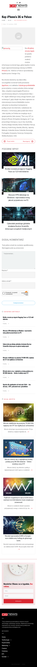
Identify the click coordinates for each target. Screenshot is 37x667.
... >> (27, 432)
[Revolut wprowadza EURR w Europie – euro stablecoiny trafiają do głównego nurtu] (18, 525)
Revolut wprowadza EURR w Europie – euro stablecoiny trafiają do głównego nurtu (18, 538)
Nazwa (5, 270)
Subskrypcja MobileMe (27, 85)
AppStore (5, 85)
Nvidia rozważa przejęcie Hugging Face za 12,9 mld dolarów (18, 318)
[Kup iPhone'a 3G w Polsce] (18, 36)
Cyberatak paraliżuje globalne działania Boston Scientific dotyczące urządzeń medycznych (18, 226)
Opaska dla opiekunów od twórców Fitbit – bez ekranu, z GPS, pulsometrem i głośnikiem (17, 385)
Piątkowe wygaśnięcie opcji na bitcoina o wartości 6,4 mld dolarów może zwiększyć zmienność (18, 500)
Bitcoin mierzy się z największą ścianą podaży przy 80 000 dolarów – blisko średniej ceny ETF (18, 372)
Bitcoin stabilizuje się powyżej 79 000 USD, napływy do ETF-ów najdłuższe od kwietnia (18, 359)
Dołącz (18, 601)
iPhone (4, 71)
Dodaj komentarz (18, 303)
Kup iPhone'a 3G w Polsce (17, 17)
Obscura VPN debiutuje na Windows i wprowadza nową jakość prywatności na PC (18, 197)
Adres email (6, 281)
